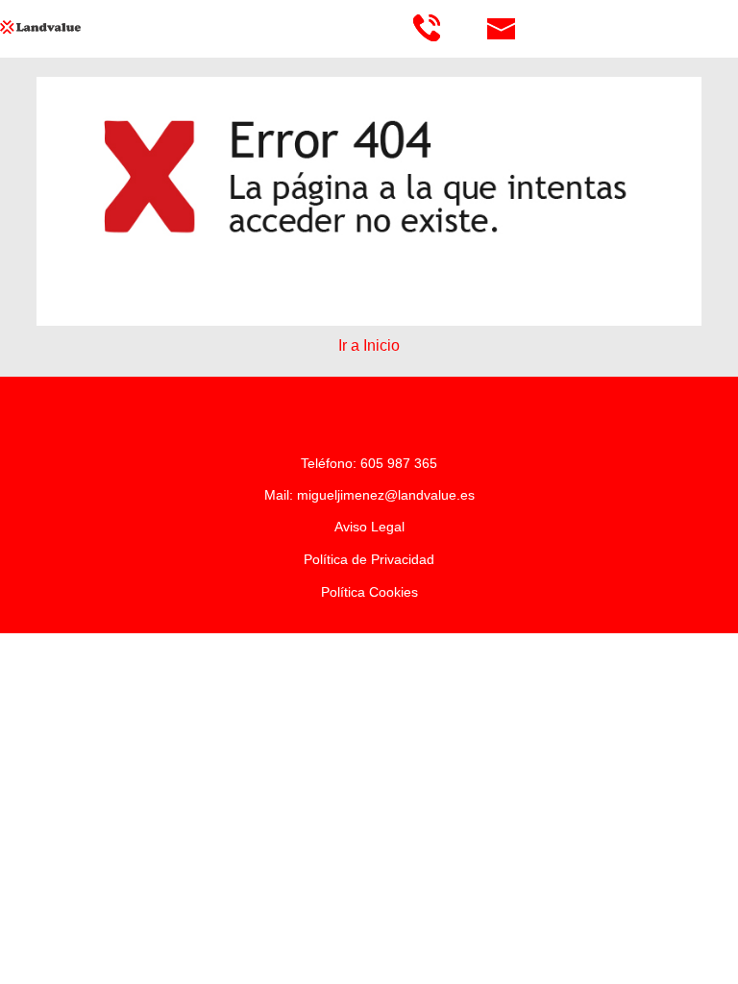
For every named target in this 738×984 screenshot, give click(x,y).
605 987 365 (398, 463)
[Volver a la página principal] (81, 26)
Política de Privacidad (369, 559)
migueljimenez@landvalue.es (386, 495)
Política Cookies (369, 592)
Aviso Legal (369, 526)
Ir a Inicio (369, 345)
